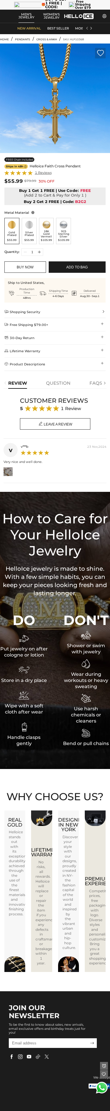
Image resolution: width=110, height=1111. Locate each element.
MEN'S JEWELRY (26, 16)
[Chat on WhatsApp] (102, 1087)
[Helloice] (79, 16)
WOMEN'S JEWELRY (51, 16)
